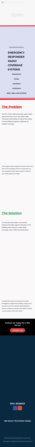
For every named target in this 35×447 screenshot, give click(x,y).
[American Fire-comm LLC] (12, 4)
